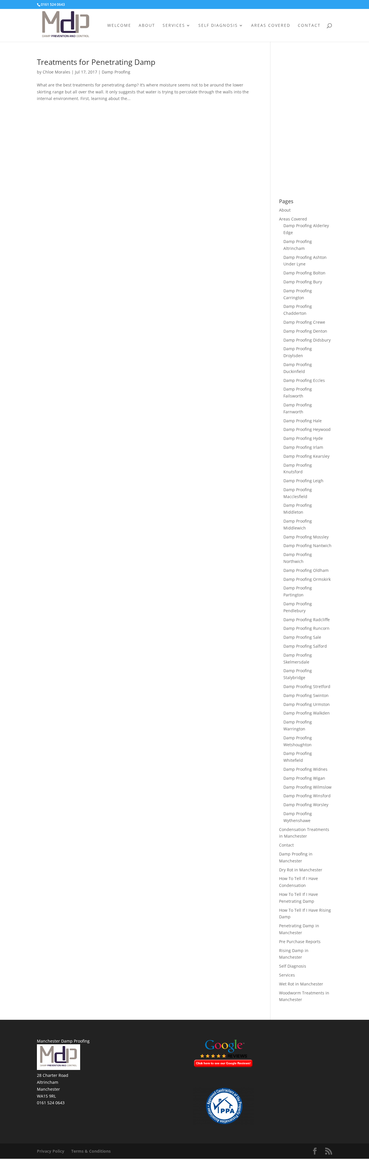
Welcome (119, 25)
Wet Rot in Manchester (301, 984)
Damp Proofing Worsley (305, 804)
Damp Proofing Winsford (307, 795)
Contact (309, 25)
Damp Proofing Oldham (306, 570)
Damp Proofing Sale (302, 637)
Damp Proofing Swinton (306, 695)
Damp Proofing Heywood (307, 429)
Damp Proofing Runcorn (306, 628)
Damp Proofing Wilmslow (307, 787)
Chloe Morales (56, 72)
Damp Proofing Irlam (303, 447)
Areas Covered (270, 25)
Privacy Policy (50, 1151)
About (147, 25)
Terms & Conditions (91, 1151)
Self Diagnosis (218, 25)
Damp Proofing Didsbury (307, 340)
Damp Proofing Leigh (303, 480)
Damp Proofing (116, 72)
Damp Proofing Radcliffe (306, 619)
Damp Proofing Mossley (306, 537)
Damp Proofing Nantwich (307, 545)
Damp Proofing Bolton (304, 273)
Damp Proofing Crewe (304, 322)
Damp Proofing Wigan (304, 778)
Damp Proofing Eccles (304, 380)
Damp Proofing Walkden (306, 713)
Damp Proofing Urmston (306, 704)
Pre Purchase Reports (300, 941)
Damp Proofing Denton (305, 331)
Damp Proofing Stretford (306, 686)
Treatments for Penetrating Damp (96, 62)
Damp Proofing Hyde (303, 438)
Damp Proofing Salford (305, 646)
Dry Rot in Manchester (300, 869)
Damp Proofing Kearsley (306, 456)
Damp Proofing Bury (302, 281)
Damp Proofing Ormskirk (307, 579)
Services (174, 25)
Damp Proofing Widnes (305, 769)
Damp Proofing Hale (302, 420)
